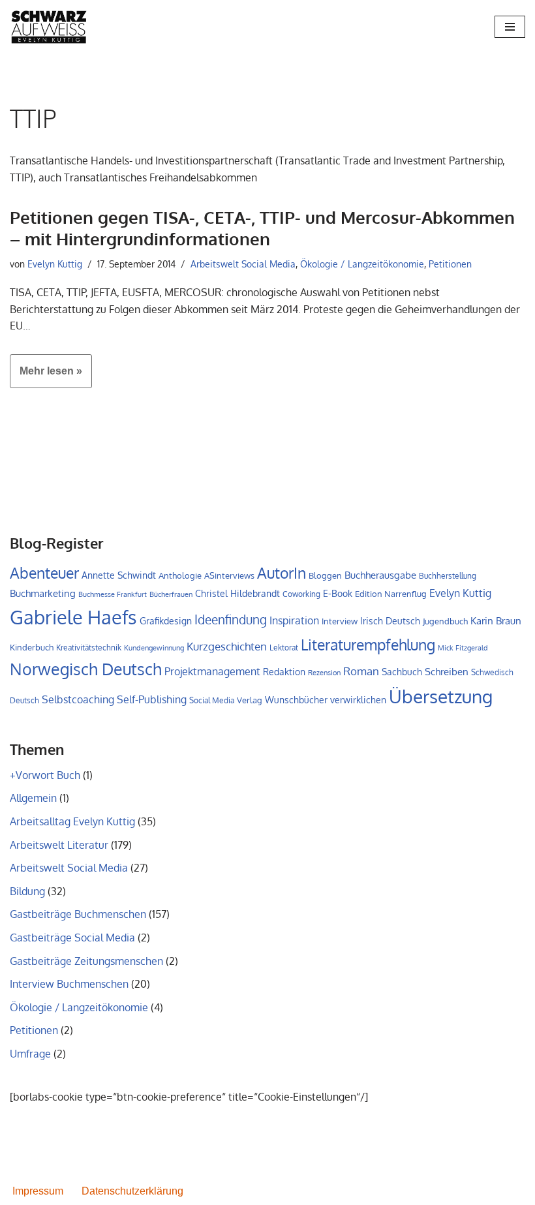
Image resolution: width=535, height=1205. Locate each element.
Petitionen (450, 263)
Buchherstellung (447, 576)
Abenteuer (44, 573)
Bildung (27, 891)
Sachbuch (402, 671)
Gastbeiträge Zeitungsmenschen (86, 961)
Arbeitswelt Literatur (59, 844)
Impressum (37, 1191)
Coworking (301, 594)
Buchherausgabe (380, 574)
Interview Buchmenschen (69, 983)
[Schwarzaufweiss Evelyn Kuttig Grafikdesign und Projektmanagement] (49, 26)
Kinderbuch (32, 647)
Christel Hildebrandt (237, 593)
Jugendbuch (445, 621)
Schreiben (446, 671)
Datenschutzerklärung (132, 1191)
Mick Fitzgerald (463, 647)
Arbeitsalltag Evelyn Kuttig (72, 821)
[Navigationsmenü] (510, 27)
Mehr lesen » (46, 376)
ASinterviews (229, 575)
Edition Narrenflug (391, 593)
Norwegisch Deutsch (86, 669)
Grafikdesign (166, 620)
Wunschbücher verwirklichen (325, 699)
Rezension (324, 672)
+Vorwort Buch (45, 775)
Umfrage (30, 1053)
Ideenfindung (230, 619)
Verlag (249, 700)
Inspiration (294, 620)
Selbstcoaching (78, 699)
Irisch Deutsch (390, 620)
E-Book (337, 593)
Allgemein (33, 797)
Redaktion (284, 671)
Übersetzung (441, 696)
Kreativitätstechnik (88, 647)
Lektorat (283, 647)
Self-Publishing (152, 699)
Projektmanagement (212, 671)
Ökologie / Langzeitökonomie (362, 263)
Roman (361, 671)
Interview (340, 621)
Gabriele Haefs (73, 617)
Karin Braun (495, 621)
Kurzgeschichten (227, 646)
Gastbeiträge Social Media (72, 937)
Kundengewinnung (154, 647)
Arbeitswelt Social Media (243, 263)
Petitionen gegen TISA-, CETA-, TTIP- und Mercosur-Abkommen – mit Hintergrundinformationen (262, 228)
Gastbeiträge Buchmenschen (78, 914)
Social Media (211, 700)
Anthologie (180, 575)
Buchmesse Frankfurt (112, 594)
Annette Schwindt (119, 575)
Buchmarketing (43, 593)
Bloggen (325, 575)
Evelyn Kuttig (54, 263)
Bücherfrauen (170, 594)
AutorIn (281, 573)
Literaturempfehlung (368, 644)
